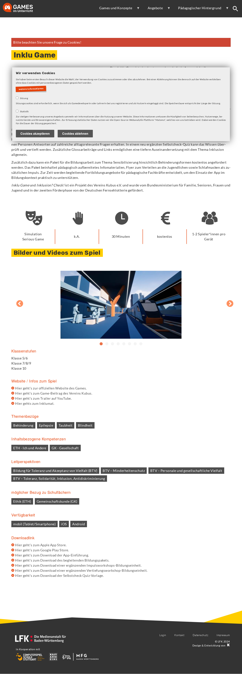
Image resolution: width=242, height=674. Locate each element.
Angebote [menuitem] (153, 9)
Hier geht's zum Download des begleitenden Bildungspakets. (62, 560)
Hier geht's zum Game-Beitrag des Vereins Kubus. (53, 393)
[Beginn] (22, 8)
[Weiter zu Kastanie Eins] (228, 645)
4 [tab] (118, 344)
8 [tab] (141, 344)
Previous (15, 302)
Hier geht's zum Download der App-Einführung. (52, 555)
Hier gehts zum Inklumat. (34, 403)
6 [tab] (129, 344)
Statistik (24, 111)
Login (162, 635)
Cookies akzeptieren (35, 133)
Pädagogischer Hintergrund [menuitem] (197, 9)
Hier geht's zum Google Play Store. (42, 550)
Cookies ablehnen (75, 133)
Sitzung (24, 98)
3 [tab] (112, 344)
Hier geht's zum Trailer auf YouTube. (43, 398)
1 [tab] (101, 344)
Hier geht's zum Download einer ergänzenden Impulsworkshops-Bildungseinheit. (78, 565)
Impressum (223, 635)
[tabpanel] (121, 301)
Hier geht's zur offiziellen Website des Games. (51, 388)
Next (226, 302)
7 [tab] (135, 344)
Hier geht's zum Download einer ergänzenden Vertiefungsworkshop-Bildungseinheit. (81, 570)
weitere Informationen (31, 89)
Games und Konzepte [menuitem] (113, 9)
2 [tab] (107, 344)
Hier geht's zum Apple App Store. (41, 545)
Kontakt (179, 635)
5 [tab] (124, 344)
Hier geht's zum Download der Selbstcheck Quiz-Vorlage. (59, 575)
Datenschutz (200, 635)
